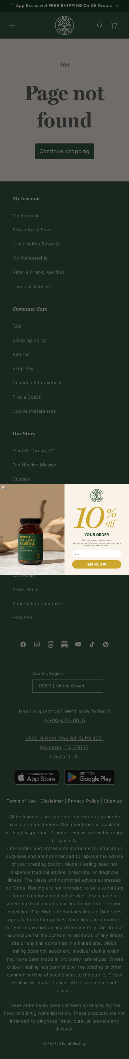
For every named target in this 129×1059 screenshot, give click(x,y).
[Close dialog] (3, 487)
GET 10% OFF (96, 564)
